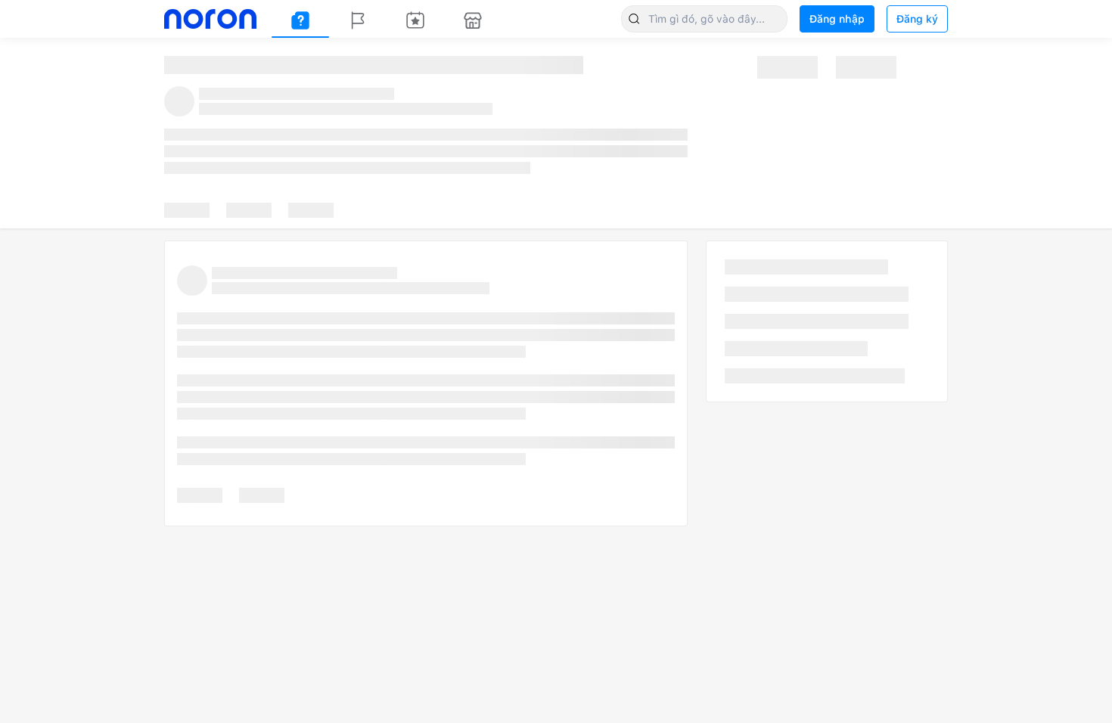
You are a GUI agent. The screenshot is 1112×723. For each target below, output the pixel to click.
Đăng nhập (837, 19)
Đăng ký (917, 19)
